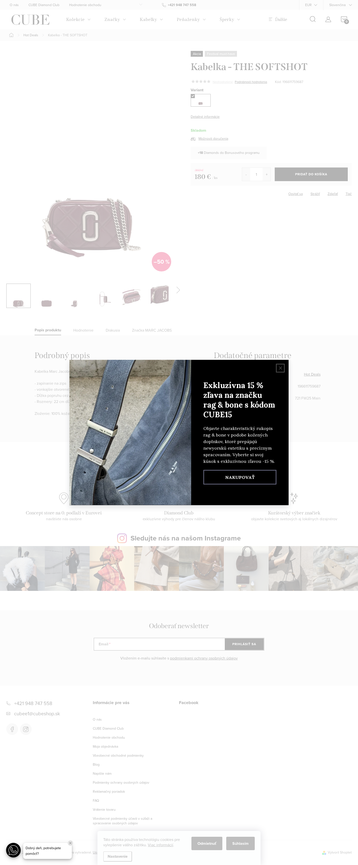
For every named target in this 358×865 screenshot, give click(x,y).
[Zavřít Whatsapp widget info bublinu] (70, 843)
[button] (13, 850)
